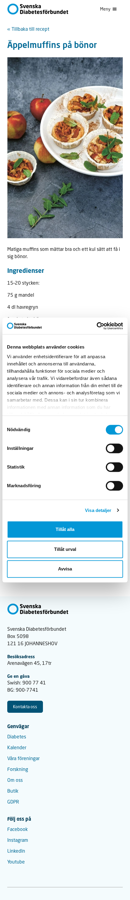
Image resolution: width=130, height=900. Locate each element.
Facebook (17, 829)
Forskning (17, 769)
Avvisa (65, 568)
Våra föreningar (23, 758)
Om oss (15, 780)
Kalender (16, 747)
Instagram (17, 840)
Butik (12, 791)
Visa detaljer (98, 510)
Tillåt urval (65, 549)
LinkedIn (16, 851)
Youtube (16, 861)
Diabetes (16, 736)
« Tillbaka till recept (28, 29)
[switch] (114, 448)
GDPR (13, 801)
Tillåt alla (65, 529)
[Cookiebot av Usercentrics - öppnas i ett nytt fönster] (96, 326)
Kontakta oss (25, 706)
